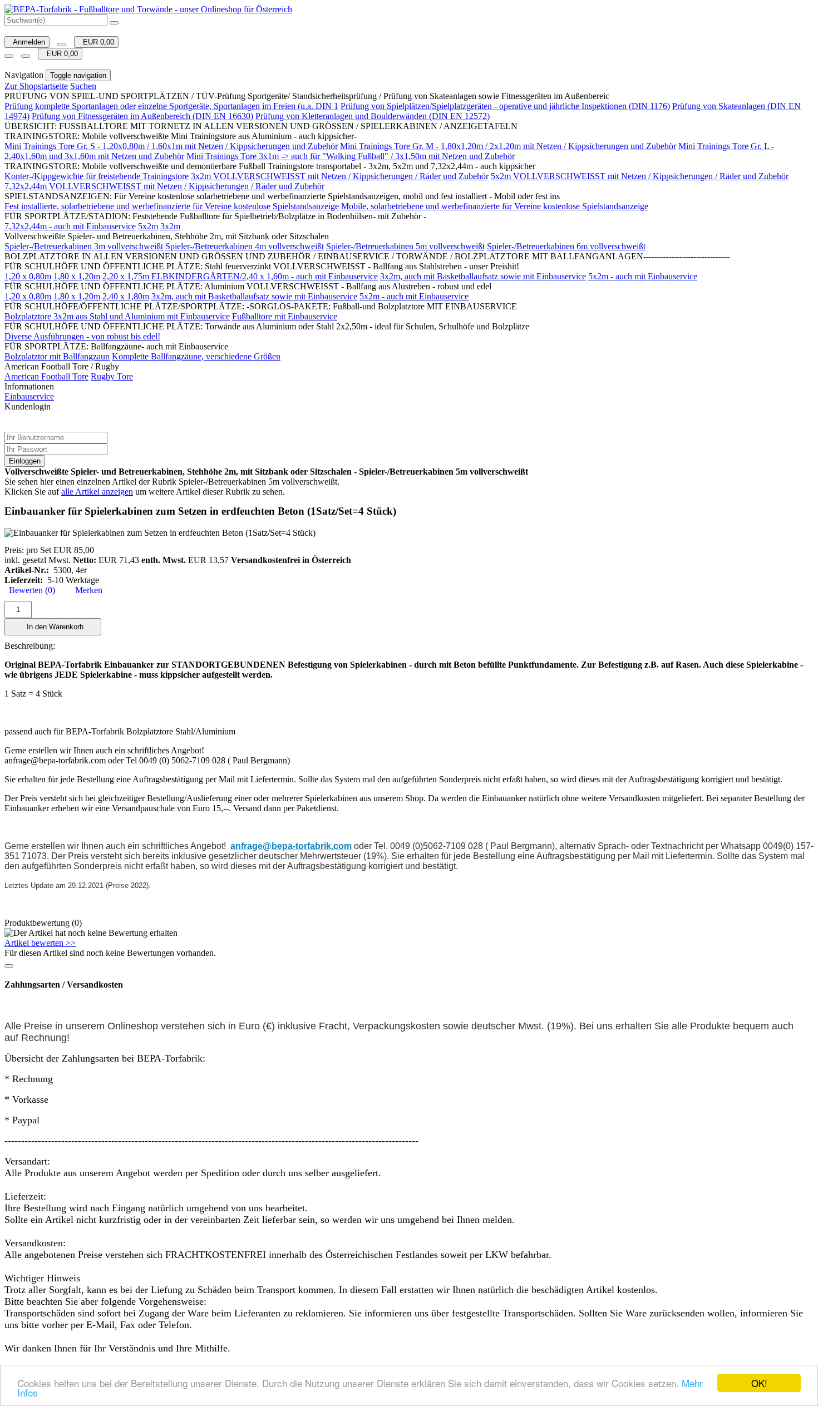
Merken (86, 590)
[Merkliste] (61, 44)
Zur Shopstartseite (36, 86)
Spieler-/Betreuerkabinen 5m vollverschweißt (405, 246)
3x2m (170, 226)
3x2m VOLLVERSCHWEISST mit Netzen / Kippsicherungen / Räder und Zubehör (340, 176)
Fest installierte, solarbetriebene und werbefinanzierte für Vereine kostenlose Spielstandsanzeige (171, 206)
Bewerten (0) (29, 590)
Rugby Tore (112, 376)
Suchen (83, 86)
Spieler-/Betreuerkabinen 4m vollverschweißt (244, 246)
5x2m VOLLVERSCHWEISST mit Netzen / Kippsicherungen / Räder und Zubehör (640, 176)
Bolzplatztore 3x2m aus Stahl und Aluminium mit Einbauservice (117, 316)
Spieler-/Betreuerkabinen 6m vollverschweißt (566, 246)
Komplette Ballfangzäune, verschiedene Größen (196, 356)
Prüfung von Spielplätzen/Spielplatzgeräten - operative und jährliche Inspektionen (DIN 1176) (505, 106)
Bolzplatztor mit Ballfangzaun (57, 356)
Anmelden (27, 42)
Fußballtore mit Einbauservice (284, 316)
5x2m (148, 226)
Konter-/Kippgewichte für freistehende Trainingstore (96, 176)
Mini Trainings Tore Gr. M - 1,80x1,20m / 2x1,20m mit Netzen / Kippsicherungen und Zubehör (508, 146)
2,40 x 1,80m (125, 296)
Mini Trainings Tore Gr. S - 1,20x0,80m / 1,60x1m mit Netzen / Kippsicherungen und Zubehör (171, 146)
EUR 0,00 (96, 42)
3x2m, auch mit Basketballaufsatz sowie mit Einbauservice (483, 276)
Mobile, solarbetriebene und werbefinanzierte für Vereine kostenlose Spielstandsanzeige (494, 206)
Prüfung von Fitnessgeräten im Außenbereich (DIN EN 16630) (142, 116)
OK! (759, 1383)
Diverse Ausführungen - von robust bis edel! (82, 336)
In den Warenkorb (52, 627)
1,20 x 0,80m (27, 276)
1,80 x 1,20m (76, 276)
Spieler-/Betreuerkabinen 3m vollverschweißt (83, 246)
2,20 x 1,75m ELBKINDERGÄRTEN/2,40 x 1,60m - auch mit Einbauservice (240, 276)
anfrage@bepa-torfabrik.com (291, 846)
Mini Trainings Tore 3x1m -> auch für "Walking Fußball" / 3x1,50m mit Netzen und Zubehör (350, 156)
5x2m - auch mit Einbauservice (642, 276)
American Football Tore (46, 376)
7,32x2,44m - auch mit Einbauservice (70, 226)
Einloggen (25, 461)
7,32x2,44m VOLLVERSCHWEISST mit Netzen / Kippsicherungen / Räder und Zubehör (164, 186)
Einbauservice (29, 396)
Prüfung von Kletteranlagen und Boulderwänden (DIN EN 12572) (372, 116)
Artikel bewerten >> (40, 943)
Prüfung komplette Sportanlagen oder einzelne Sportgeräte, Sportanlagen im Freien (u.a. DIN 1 (171, 106)
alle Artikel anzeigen (97, 491)
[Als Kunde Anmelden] (8, 56)
